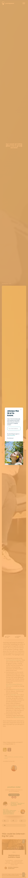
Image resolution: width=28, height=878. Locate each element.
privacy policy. (12, 435)
